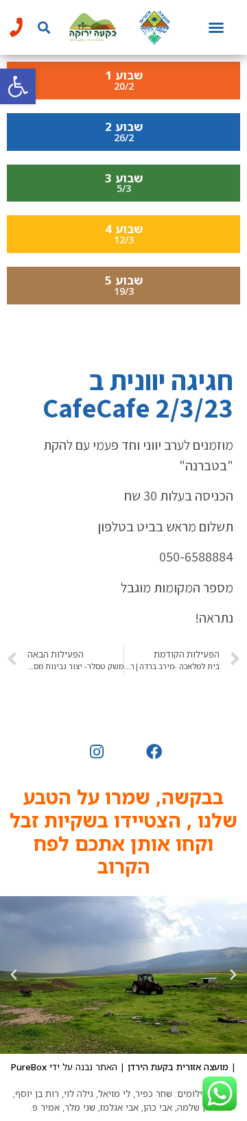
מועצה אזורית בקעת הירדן (178, 1067)
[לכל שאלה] (16, 27)
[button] (18, 86)
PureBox (29, 1067)
